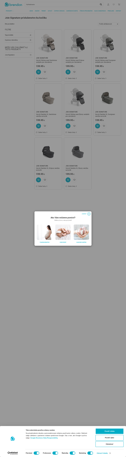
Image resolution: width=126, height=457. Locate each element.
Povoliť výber (109, 438)
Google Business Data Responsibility (44, 438)
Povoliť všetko (110, 431)
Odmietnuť (109, 444)
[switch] (55, 453)
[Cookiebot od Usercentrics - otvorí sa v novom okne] (12, 453)
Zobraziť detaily (102, 453)
